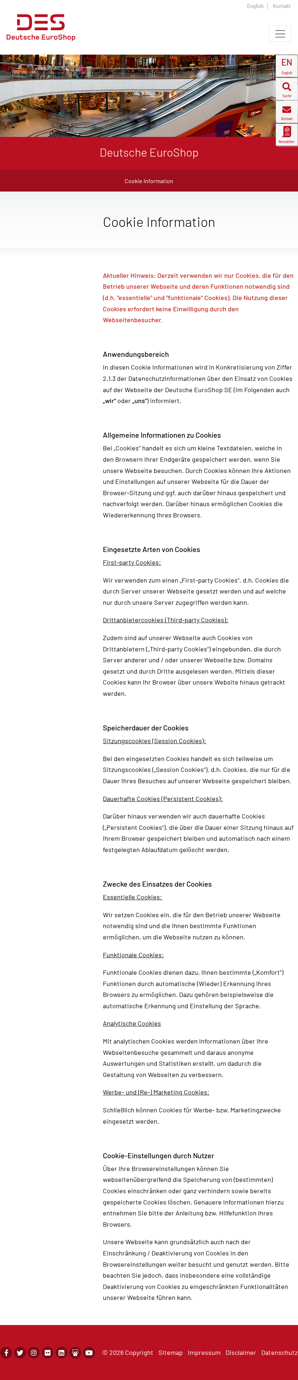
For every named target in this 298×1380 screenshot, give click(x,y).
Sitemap (170, 1352)
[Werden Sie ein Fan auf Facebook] (6, 1353)
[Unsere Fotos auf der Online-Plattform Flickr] (47, 1353)
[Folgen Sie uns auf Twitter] (20, 1353)
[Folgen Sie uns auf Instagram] (34, 1353)
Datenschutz (279, 1352)
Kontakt (282, 6)
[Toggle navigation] (280, 33)
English (255, 6)
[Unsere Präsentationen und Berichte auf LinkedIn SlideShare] (75, 1353)
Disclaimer (241, 1352)
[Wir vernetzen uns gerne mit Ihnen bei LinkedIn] (61, 1353)
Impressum (204, 1352)
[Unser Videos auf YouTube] (89, 1353)
